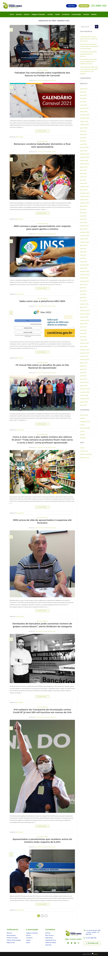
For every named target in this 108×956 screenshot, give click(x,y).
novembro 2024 (84, 157)
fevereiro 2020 (84, 343)
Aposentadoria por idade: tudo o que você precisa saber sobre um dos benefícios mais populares (89, 70)
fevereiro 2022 (84, 265)
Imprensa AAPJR (52, 80)
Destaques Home (42, 223)
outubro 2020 (84, 317)
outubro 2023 (84, 199)
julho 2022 (83, 248)
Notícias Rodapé (42, 70)
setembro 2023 (84, 203)
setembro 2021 (84, 281)
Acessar (82, 447)
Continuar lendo (42, 62)
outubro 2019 (84, 356)
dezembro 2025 (84, 114)
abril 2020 (83, 336)
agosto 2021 (83, 284)
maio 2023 (83, 216)
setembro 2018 (84, 398)
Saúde (57, 14)
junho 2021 (83, 291)
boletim (82, 418)
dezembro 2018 (84, 389)
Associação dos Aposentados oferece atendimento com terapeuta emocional (88, 61)
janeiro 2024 (83, 190)
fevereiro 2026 (84, 108)
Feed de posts (84, 451)
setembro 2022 (84, 242)
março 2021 (83, 300)
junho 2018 (83, 405)
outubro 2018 (84, 395)
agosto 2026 (83, 88)
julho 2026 (83, 92)
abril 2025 (83, 141)
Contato (86, 14)
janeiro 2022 (83, 268)
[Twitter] (71, 943)
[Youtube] (75, 943)
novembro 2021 (84, 274)
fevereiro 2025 (84, 147)
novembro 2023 (84, 196)
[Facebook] (68, 943)
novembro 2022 (84, 235)
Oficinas (82, 431)
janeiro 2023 (83, 229)
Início (12, 14)
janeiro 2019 (83, 385)
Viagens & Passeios (38, 14)
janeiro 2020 (83, 346)
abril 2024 (83, 180)
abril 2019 (83, 376)
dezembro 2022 (84, 232)
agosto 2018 (83, 402)
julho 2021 (83, 287)
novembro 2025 (84, 118)
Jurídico (50, 14)
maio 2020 (83, 333)
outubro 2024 (84, 160)
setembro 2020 (84, 320)
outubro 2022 (84, 238)
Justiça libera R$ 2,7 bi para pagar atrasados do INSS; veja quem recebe (88, 39)
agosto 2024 (83, 167)
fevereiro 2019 (84, 382)
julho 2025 (83, 131)
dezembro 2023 (84, 193)
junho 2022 (83, 252)
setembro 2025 (84, 124)
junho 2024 (83, 173)
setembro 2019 (84, 359)
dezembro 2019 (84, 349)
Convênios (65, 14)
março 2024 (83, 183)
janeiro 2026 (83, 111)
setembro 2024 (84, 163)
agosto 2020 (83, 323)
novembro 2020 (84, 314)
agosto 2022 (83, 245)
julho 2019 (83, 366)
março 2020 (83, 340)
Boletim (94, 14)
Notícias (19, 14)
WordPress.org (84, 457)
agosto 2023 (83, 206)
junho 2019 (83, 369)
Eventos (26, 14)
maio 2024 (83, 177)
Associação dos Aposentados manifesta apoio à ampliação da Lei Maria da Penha (89, 46)
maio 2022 (83, 255)
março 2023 (83, 222)
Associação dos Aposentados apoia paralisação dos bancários (88, 54)
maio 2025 (83, 137)
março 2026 (83, 105)
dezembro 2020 (84, 310)
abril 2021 (83, 297)
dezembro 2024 (84, 154)
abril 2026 (83, 101)
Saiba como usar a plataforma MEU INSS (42, 301)
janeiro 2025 (83, 150)
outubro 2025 (84, 121)
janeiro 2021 (83, 307)
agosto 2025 (83, 128)
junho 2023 (83, 212)
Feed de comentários (86, 454)
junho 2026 (83, 95)
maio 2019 (83, 372)
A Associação (76, 14)
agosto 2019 (83, 362)
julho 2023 (83, 209)
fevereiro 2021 (84, 304)
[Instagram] (78, 943)
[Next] (71, 46)
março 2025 (83, 144)
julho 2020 (83, 327)
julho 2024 (83, 170)
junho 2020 (83, 330)
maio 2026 (83, 98)
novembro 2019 (84, 353)
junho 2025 (83, 134)
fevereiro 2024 (84, 186)
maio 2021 (83, 294)
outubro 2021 (84, 278)
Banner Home (84, 415)
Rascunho (83, 438)
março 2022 (83, 261)
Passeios (82, 434)
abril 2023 (83, 219)
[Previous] (13, 46)
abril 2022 (83, 258)
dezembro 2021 (84, 271)
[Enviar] (96, 26)
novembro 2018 (84, 392)
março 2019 (83, 379)
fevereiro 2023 (84, 225)
